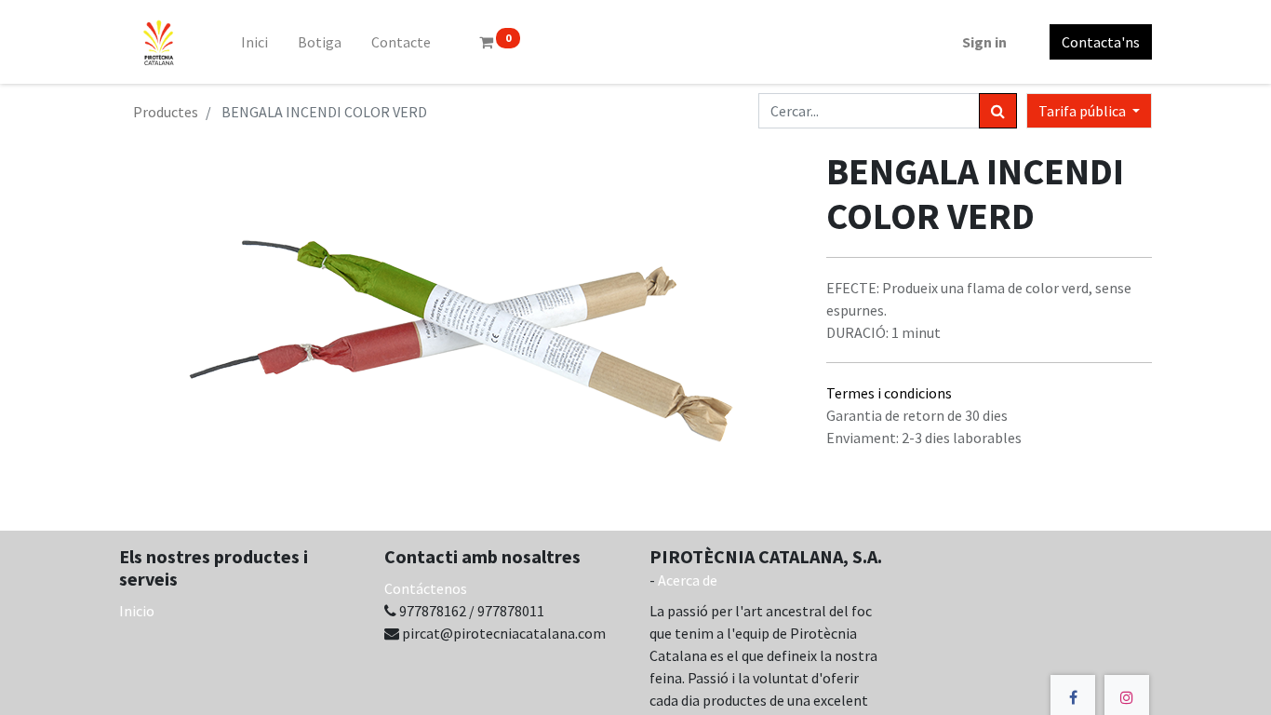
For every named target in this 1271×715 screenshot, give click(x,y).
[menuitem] (254, 42)
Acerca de (687, 580)
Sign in (984, 42)
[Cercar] (998, 110)
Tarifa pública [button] (1083, 110)
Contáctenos (425, 588)
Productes (165, 111)
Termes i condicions (889, 393)
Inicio (136, 610)
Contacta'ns (1101, 42)
